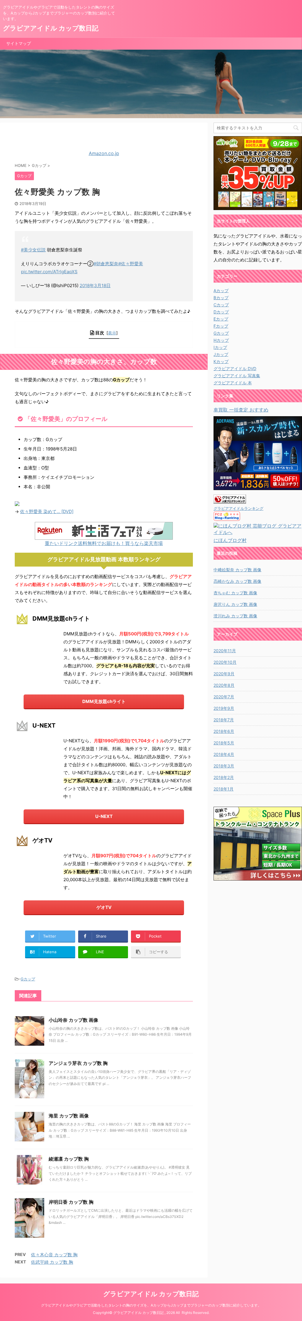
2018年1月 (224, 788)
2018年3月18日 (95, 285)
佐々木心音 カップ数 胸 (54, 1254)
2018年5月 (224, 742)
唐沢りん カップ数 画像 (235, 604)
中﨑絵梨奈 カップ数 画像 (237, 569)
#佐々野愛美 (130, 263)
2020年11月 (225, 650)
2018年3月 (224, 765)
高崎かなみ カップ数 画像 (237, 581)
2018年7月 (224, 719)
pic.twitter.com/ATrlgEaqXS (49, 271)
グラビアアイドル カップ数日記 (51, 28)
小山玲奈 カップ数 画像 (73, 1020)
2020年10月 (225, 662)
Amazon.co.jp (104, 153)
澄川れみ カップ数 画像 (235, 615)
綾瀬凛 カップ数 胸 (69, 1159)
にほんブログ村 (230, 540)
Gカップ (28, 979)
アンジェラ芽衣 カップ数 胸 (78, 1063)
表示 (112, 332)
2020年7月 (224, 696)
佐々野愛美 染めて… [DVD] (46, 511)
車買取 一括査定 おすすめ (241, 410)
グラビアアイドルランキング (238, 508)
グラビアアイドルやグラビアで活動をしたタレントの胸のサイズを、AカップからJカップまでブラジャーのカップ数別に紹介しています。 (151, 1305)
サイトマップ (18, 43)
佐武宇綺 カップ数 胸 (52, 1262)
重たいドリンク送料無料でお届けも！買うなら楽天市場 (104, 543)
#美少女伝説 (33, 250)
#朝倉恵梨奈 (105, 263)
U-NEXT (104, 816)
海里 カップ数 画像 (69, 1116)
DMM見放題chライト (104, 701)
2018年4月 (224, 754)
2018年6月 (224, 731)
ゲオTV (103, 907)
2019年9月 (224, 708)
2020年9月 (224, 673)
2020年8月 (224, 685)
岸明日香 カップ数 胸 (71, 1202)
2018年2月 (224, 777)
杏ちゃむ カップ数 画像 (235, 592)
